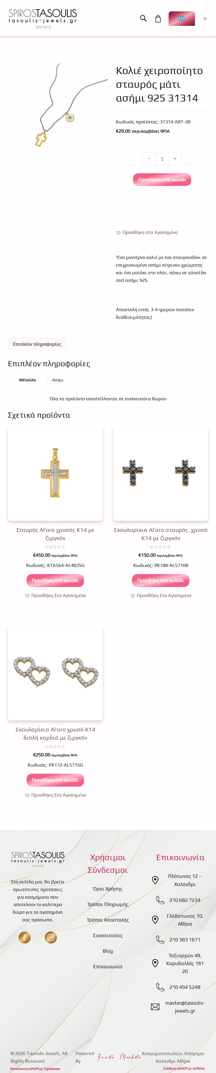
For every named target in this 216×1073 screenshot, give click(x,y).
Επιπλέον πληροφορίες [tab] (37, 344)
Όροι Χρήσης (107, 889)
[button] (146, 18)
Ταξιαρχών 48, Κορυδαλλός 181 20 (185, 963)
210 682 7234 (184, 900)
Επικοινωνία (107, 966)
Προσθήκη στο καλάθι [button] (55, 580)
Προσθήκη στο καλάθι (162, 179)
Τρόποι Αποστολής (108, 920)
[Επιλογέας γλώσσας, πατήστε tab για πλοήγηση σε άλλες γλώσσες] (182, 18)
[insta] (50, 937)
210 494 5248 (184, 987)
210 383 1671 (184, 939)
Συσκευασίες (108, 935)
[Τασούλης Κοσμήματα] (42, 18)
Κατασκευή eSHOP (24, 1069)
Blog (108, 951)
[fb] (24, 937)
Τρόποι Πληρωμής (108, 904)
